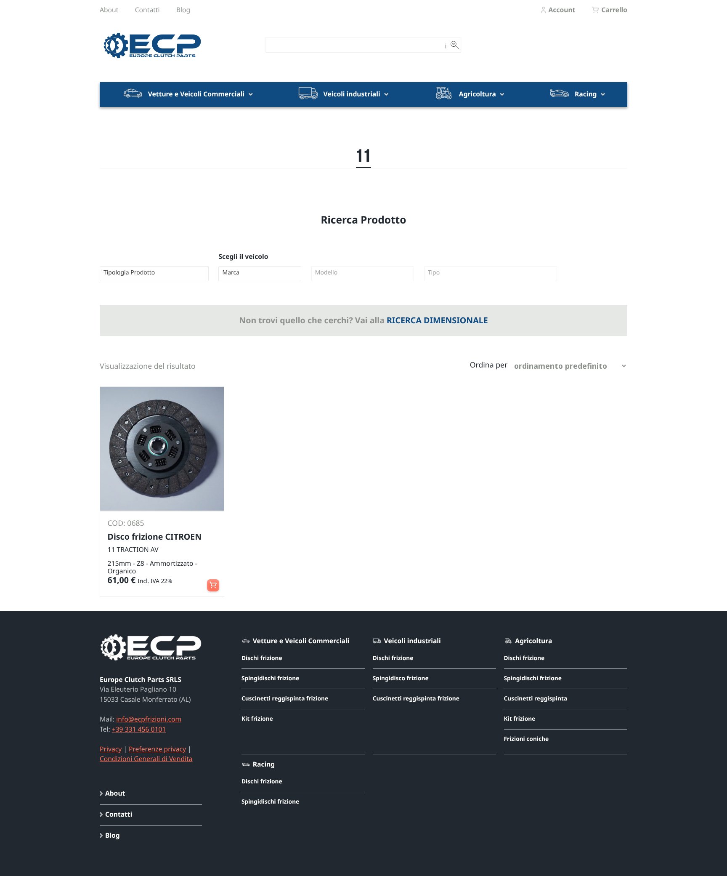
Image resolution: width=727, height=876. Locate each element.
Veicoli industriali (351, 94)
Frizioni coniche (526, 739)
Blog (183, 9)
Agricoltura (477, 94)
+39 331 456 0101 (139, 729)
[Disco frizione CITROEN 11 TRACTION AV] (162, 449)
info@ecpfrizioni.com (148, 719)
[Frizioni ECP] (152, 58)
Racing (586, 94)
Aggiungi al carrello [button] (213, 581)
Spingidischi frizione (270, 678)
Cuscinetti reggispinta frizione (284, 699)
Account (561, 9)
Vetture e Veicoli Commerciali (196, 94)
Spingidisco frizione (401, 678)
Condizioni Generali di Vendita (146, 758)
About (109, 9)
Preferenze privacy (157, 749)
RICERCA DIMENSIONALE (437, 320)
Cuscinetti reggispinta (536, 699)
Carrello (614, 9)
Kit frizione (257, 719)
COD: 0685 (126, 523)
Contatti (147, 9)
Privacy (111, 749)
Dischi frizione (261, 658)
